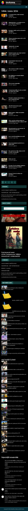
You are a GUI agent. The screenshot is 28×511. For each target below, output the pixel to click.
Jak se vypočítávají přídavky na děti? (17, 136)
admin (16, 17)
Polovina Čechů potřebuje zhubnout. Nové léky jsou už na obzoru (17, 166)
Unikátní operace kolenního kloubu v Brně (15, 489)
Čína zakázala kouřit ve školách (16, 68)
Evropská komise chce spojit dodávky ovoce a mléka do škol (17, 53)
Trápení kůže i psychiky (14, 46)
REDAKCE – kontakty (5, 268)
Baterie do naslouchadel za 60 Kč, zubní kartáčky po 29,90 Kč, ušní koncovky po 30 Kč (13, 195)
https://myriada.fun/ (8, 254)
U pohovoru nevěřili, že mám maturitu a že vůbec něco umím (17, 90)
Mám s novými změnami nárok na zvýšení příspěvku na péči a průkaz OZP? (18, 121)
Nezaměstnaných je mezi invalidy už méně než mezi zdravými (17, 129)
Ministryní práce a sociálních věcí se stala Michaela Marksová (17, 23)
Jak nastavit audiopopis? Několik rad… (14, 472)
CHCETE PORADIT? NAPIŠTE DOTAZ (8, 190)
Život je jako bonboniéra (14, 83)
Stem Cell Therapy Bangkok (11, 480)
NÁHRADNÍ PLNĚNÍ (5, 271)
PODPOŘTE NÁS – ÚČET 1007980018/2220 (10, 193)
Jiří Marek (16, 78)
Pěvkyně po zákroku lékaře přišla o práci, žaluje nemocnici (17, 98)
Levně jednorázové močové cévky (8, 199)
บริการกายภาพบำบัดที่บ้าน (10, 461)
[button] (26, 7)
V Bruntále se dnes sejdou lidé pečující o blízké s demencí (14, 497)
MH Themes (22, 509)
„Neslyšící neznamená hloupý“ (15, 106)
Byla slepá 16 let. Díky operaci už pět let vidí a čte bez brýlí (17, 151)
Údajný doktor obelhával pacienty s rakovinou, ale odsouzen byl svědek (15, 462)
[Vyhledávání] (14, 208)
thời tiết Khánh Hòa (9, 471)
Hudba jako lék (12, 159)
